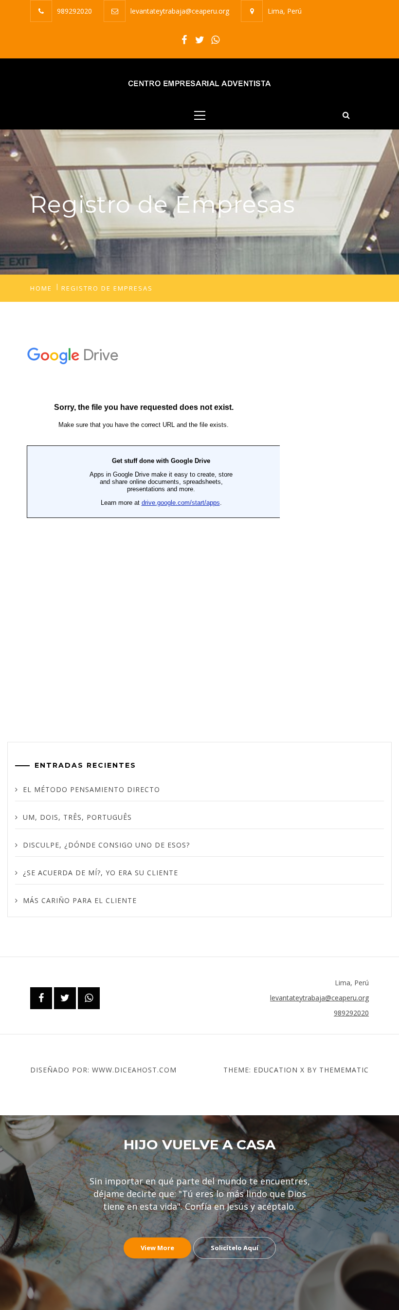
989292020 (74, 11)
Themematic (344, 1069)
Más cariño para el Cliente (80, 900)
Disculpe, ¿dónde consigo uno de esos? (106, 844)
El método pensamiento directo (91, 789)
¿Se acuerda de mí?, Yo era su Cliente (100, 872)
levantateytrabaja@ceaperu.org (179, 11)
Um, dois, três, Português (77, 817)
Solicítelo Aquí (234, 1247)
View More (157, 1247)
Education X (279, 1069)
